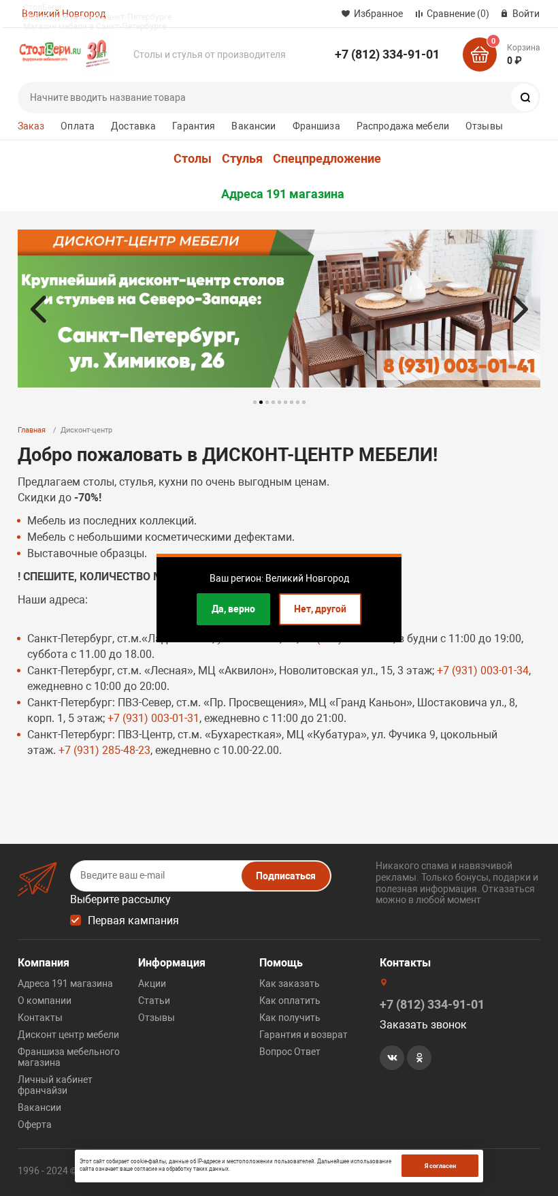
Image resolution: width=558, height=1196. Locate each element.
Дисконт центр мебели (68, 1034)
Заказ (31, 126)
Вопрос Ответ (290, 1051)
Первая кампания (133, 920)
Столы (193, 159)
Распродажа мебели (403, 126)
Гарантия (193, 126)
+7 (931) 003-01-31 (153, 718)
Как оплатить (290, 1000)
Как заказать (289, 983)
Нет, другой (320, 608)
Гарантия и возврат (303, 1034)
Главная (32, 430)
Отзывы (484, 126)
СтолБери (42, 7)
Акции (152, 983)
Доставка (133, 126)
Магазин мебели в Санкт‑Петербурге (94, 26)
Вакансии (253, 126)
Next (520, 309)
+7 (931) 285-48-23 (104, 750)
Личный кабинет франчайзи (55, 1085)
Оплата (78, 126)
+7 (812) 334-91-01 (387, 54)
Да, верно (233, 608)
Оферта (35, 1124)
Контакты (40, 1017)
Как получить (290, 1017)
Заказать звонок (423, 1024)
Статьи (154, 1000)
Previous (38, 309)
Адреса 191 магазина (282, 194)
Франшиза (316, 126)
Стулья (242, 159)
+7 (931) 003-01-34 (483, 670)
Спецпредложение (327, 159)
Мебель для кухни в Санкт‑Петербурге (97, 17)
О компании (44, 1000)
